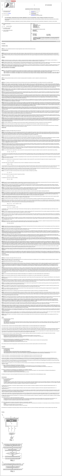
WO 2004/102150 (33, 15)
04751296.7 (9, 13)
